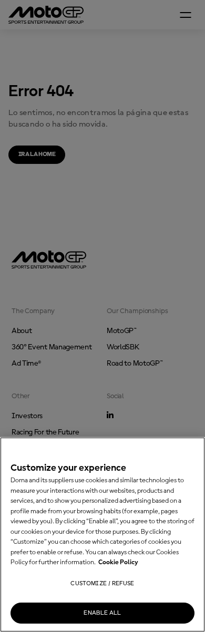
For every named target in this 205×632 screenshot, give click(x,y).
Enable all (102, 613)
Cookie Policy (118, 562)
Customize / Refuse (102, 584)
